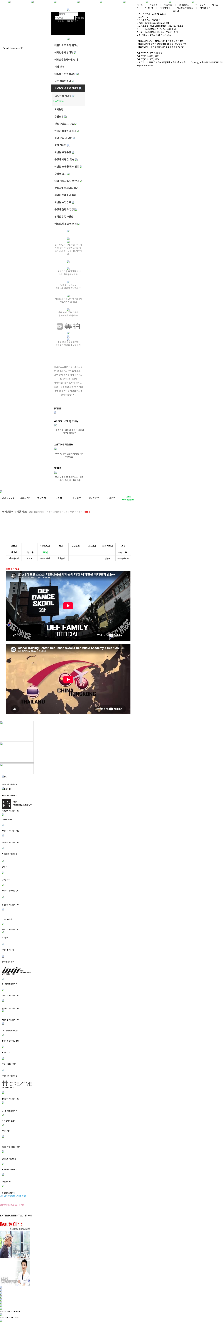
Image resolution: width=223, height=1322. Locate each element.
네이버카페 (165, 7)
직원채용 (168, 4)
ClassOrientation (128, 498)
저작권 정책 (205, 7)
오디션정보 (184, 4)
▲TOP (176, 10)
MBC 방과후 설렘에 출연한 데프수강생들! (69, 455)
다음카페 (149, 7)
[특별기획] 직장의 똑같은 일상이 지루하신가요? (69, 431)
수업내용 (59, 101)
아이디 (55, 14)
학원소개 (153, 4)
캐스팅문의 (200, 4)
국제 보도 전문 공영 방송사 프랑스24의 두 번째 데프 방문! (69, 479)
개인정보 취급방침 (185, 7)
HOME (140, 4)
